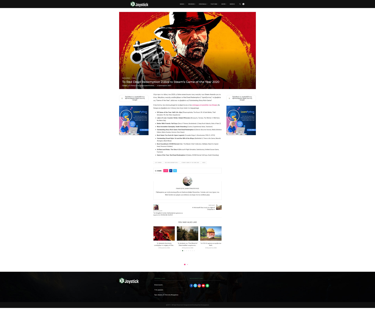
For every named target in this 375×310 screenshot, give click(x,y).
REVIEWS (191, 4)
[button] (156, 238)
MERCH (232, 4)
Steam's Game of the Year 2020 (190, 162)
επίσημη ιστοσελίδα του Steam (204, 105)
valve (203, 162)
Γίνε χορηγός (158, 290)
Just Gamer (158, 162)
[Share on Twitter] (175, 170)
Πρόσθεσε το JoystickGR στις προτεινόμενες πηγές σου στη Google (242, 98)
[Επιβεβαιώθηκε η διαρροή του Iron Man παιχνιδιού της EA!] (211, 233)
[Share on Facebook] (170, 170)
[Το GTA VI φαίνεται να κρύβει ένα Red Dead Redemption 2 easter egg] (187, 233)
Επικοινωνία (158, 285)
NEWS (182, 4)
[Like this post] (166, 170)
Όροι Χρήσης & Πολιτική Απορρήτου (166, 295)
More (223, 4)
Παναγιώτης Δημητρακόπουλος (142, 86)
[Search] (240, 4)
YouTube (214, 4)
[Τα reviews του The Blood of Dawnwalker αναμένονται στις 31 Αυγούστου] (164, 233)
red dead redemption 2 (171, 162)
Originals (202, 4)
